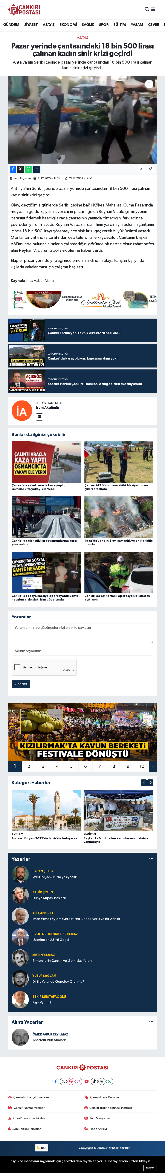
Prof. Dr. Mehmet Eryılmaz (55, 934)
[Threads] (101, 1081)
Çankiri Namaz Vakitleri (29, 1107)
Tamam (150, 1168)
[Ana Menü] (153, 9)
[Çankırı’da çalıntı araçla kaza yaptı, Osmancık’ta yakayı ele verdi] (46, 462)
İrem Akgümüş (22, 178)
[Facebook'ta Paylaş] (13, 169)
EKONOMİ (68, 25)
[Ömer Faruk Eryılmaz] (20, 1037)
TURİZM (17, 833)
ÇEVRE (153, 25)
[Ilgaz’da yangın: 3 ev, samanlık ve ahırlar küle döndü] (119, 517)
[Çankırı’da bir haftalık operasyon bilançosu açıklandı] (119, 572)
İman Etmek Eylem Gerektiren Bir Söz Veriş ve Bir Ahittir (76, 919)
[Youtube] (86, 1081)
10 (142, 766)
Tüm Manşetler (99, 1118)
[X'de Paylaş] (20, 169)
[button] (144, 783)
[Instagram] (78, 1081)
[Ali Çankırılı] (20, 916)
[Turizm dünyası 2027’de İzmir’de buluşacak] (47, 810)
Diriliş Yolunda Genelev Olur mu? (58, 982)
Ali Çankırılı (42, 913)
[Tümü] (151, 859)
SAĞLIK (88, 25)
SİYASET (31, 25)
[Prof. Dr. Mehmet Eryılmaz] (20, 937)
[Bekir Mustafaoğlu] (20, 999)
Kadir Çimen (42, 892)
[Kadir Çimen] (20, 895)
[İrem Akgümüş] (22, 410)
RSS (43, 1148)
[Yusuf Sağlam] (20, 979)
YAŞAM (137, 25)
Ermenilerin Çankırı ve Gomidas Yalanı (62, 961)
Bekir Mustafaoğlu (49, 996)
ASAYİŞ (48, 25)
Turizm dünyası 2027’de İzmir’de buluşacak (44, 838)
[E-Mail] (39, 417)
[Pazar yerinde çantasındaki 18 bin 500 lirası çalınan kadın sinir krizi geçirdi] (82, 120)
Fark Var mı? (41, 1002)
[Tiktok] (94, 1081)
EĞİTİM (119, 25)
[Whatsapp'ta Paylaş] (28, 169)
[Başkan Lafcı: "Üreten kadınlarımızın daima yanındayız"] (119, 810)
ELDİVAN (90, 833)
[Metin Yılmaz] (20, 958)
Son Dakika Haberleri (26, 1129)
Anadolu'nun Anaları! (49, 1040)
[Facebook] (55, 1081)
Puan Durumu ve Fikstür (29, 1118)
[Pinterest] (71, 1081)
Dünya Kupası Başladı (49, 898)
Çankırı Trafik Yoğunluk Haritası (110, 1107)
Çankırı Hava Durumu (104, 1097)
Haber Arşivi (98, 1129)
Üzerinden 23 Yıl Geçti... (51, 940)
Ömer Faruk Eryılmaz (50, 1034)
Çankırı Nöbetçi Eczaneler (31, 1097)
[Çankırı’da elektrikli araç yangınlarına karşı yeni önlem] (46, 517)
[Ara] (147, 9)
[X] (63, 1081)
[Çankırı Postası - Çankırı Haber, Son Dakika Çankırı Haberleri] (24, 10)
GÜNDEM (11, 25)
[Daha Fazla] (36, 169)
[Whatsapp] (109, 1081)
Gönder (21, 684)
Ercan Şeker (42, 871)
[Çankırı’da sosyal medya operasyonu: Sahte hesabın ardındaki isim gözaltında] (46, 572)
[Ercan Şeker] (20, 874)
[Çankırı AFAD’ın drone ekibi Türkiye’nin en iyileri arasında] (119, 462)
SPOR (103, 25)
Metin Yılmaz (43, 955)
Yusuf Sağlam (44, 976)
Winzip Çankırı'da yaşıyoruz (54, 877)
